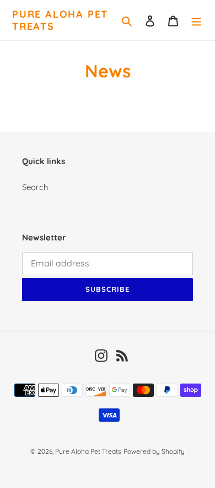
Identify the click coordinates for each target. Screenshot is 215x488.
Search (35, 187)
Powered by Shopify (154, 451)
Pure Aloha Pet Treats (60, 20)
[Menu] (196, 20)
